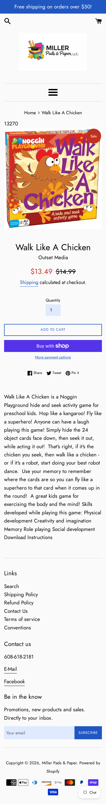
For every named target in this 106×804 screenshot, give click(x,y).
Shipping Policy (21, 594)
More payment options (53, 357)
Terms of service (22, 619)
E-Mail (10, 669)
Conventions (17, 627)
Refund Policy (18, 602)
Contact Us (16, 611)
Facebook (14, 681)
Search (11, 586)
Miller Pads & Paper (59, 763)
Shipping (29, 282)
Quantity (53, 300)
